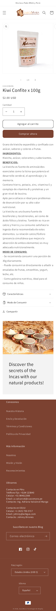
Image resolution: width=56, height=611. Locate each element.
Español (26, 590)
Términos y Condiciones (19, 426)
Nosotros (11, 455)
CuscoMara (23, 609)
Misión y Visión (14, 462)
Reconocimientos (15, 470)
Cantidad (7, 104)
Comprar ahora (28, 133)
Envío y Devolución (16, 418)
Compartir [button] (12, 311)
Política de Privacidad (18, 433)
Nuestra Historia (15, 411)
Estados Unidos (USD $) (26, 571)
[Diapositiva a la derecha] (35, 79)
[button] (4, 12)
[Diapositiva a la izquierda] (20, 79)
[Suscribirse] (46, 536)
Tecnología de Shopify (35, 609)
